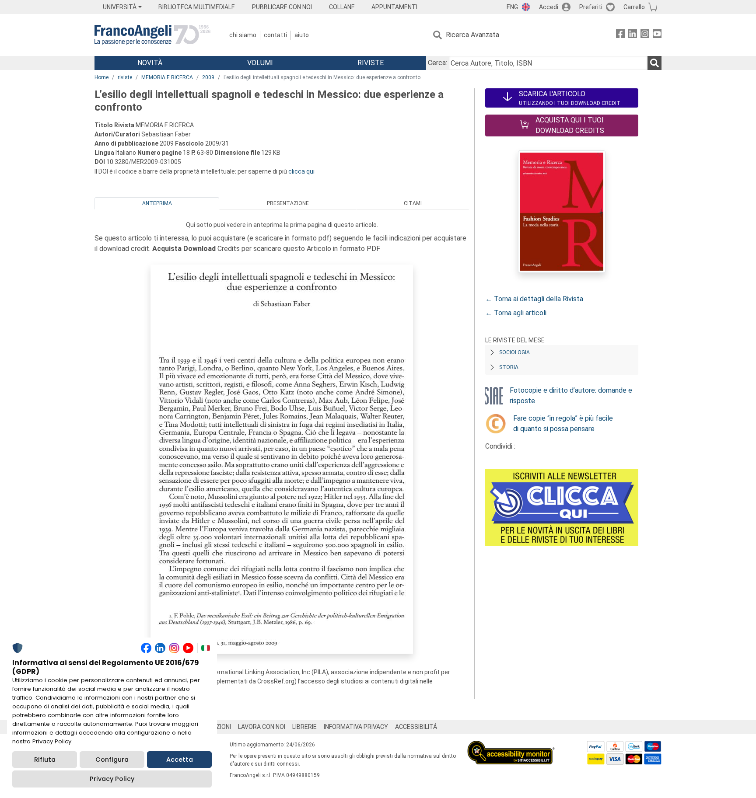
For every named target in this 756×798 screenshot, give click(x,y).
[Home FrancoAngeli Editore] (152, 35)
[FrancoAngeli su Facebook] (620, 35)
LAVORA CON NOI (261, 726)
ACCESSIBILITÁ (416, 726)
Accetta (179, 759)
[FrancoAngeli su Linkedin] (632, 35)
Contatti (275, 34)
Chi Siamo (242, 34)
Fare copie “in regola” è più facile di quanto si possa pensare (563, 423)
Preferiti (590, 6)
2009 (208, 77)
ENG (512, 6)
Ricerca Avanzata (472, 35)
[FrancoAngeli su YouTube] (657, 35)
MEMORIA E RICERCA (167, 77)
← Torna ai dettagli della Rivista (534, 299)
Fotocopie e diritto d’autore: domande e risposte (571, 395)
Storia (508, 367)
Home (101, 77)
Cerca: (437, 63)
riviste (125, 77)
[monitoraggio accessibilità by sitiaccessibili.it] (511, 746)
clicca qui (301, 171)
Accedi (548, 6)
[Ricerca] (655, 63)
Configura (112, 759)
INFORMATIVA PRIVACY (356, 726)
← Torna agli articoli (515, 313)
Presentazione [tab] (288, 203)
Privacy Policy (112, 778)
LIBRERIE (304, 726)
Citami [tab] (413, 203)
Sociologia (514, 352)
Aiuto (301, 34)
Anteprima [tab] (157, 203)
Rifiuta (45, 759)
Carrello (634, 6)
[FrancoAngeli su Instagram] (644, 35)
